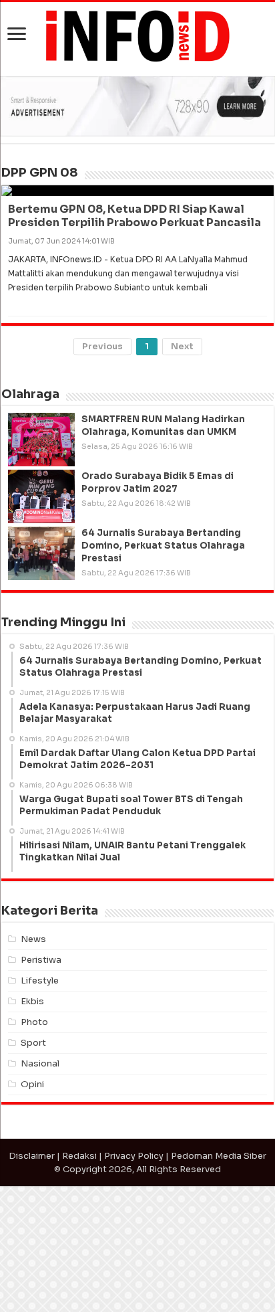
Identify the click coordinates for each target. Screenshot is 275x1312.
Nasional (40, 1189)
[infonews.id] (137, 35)
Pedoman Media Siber (218, 1281)
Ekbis (32, 1127)
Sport (33, 1168)
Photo (34, 1147)
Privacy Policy (134, 1281)
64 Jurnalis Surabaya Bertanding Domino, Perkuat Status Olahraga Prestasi (163, 671)
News (33, 1064)
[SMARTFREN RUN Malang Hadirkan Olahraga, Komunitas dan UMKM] (41, 565)
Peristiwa (41, 1085)
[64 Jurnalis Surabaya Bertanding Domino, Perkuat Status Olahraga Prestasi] (41, 679)
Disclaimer (32, 1281)
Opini (32, 1210)
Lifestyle (40, 1106)
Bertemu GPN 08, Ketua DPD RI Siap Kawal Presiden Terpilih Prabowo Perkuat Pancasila (134, 342)
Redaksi (79, 1281)
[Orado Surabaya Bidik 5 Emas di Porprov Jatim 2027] (41, 622)
